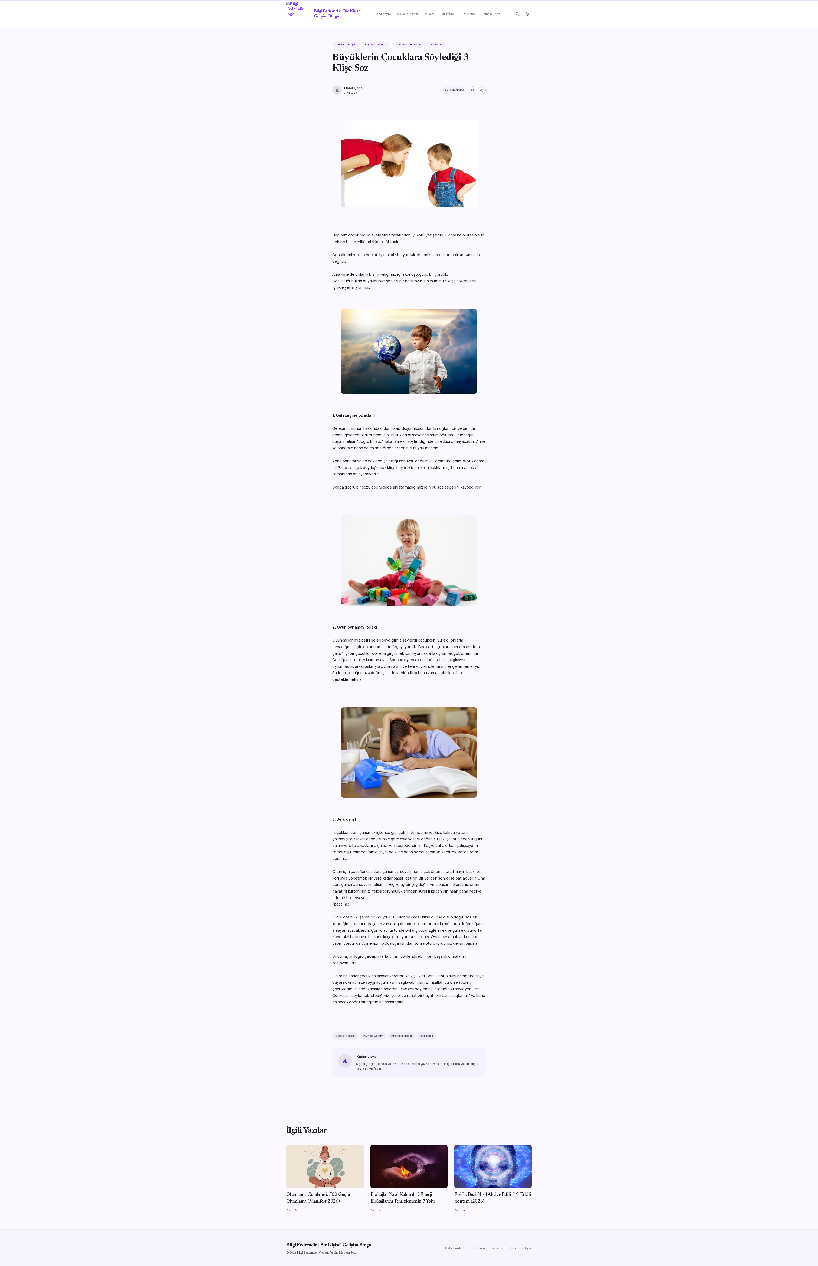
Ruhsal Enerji (491, 14)
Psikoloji (436, 44)
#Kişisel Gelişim (373, 1036)
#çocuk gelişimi (345, 1036)
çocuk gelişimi (346, 44)
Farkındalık (449, 14)
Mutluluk (469, 14)
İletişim (527, 1248)
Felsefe (429, 14)
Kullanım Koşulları (503, 1248)
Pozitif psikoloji (408, 44)
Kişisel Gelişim (407, 14)
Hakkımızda (453, 1248)
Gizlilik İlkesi (476, 1248)
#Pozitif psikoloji (401, 1036)
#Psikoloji (426, 1036)
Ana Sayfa (383, 14)
